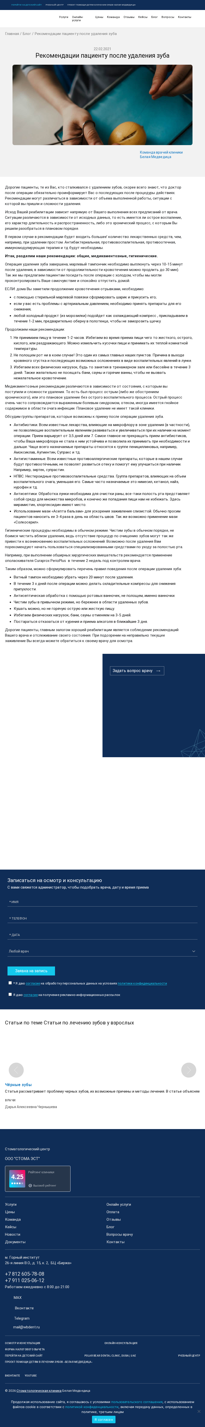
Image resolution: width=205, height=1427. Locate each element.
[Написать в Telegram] (175, 5)
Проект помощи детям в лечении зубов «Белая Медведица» (101, 5)
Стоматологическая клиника (39, 1391)
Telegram (22, 1318)
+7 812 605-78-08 (24, 1274)
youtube (31, 1375)
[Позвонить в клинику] (190, 5)
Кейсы (143, 17)
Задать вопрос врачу (132, 670)
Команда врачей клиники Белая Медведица (161, 154)
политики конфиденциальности (142, 983)
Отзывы (129, 17)
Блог (154, 17)
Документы (15, 1242)
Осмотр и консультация (22, 1343)
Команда (113, 17)
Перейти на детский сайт (26, 5)
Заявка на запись (31, 970)
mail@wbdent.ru (26, 1327)
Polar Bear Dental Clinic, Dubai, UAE (110, 1355)
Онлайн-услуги (77, 18)
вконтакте (12, 1375)
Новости (12, 1234)
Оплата (112, 1212)
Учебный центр (55, 5)
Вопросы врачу (119, 1234)
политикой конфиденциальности (91, 1407)
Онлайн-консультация (121, 1343)
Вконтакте (24, 1308)
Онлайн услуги (118, 1204)
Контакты (184, 17)
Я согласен (103, 1420)
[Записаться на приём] (183, 5)
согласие (33, 983)
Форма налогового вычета (25, 1349)
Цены (99, 17)
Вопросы (168, 17)
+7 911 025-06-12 (24, 1280)
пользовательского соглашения (136, 1402)
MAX (18, 1297)
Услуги (63, 17)
